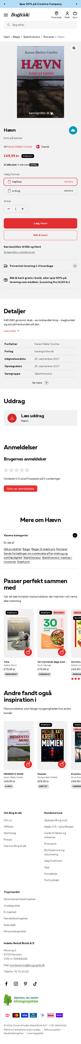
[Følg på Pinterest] (25, 983)
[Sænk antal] (8, 209)
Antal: (7, 201)
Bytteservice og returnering (54, 852)
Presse (8, 839)
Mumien (41, 773)
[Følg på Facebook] (6, 983)
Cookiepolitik (12, 905)
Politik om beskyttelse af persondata (22, 1029)
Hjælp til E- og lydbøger (59, 826)
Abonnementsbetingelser (20, 899)
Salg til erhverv (53, 860)
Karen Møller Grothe (19, 146)
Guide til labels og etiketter (55, 835)
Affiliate (9, 826)
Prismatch (50, 843)
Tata (6, 661)
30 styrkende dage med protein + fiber (52, 661)
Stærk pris (23, 561)
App (47, 867)
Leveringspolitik (35, 1033)
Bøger (16, 36)
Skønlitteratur (31, 36)
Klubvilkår (10, 925)
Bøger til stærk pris (43, 549)
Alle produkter (12, 549)
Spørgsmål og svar (55, 820)
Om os (8, 820)
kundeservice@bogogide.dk (27, 965)
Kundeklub (50, 873)
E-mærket (10, 912)
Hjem (7, 36)
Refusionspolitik (52, 1029)
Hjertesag (10, 833)
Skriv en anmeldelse (20, 488)
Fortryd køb (51, 880)
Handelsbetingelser (16, 918)
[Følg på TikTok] (35, 983)
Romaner (49, 36)
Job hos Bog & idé (15, 846)
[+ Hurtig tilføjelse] (28, 652)
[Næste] (76, 4)
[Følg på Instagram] (15, 983)
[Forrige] (4, 4)
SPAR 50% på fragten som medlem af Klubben (40, 4)
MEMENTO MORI (13, 773)
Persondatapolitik (15, 931)
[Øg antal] (22, 209)
